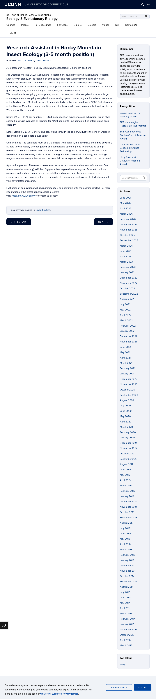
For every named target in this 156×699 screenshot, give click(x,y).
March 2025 (126, 245)
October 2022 (127, 288)
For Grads (62, 24)
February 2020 (128, 432)
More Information (119, 687)
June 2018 (125, 533)
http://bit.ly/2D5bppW (23, 195)
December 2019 (128, 442)
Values (105, 24)
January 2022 (127, 331)
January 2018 (127, 560)
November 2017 (128, 570)
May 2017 (125, 602)
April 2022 (125, 315)
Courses (10, 24)
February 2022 (128, 325)
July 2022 (125, 304)
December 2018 (128, 501)
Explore (78, 24)
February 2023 (128, 267)
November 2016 (128, 629)
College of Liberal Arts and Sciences (28, 15)
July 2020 (125, 405)
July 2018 (125, 528)
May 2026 (125, 203)
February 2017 (127, 618)
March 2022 (126, 320)
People (25, 24)
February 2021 (127, 368)
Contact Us (131, 24)
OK (140, 687)
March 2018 (126, 549)
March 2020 (126, 427)
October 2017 (127, 576)
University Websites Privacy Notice (59, 693)
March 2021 (126, 363)
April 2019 (125, 480)
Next (103, 221)
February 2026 (128, 219)
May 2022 (125, 309)
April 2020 (125, 421)
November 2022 (128, 283)
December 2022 (128, 277)
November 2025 (128, 229)
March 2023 (126, 261)
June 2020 (126, 411)
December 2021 (128, 336)
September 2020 (129, 395)
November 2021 (128, 341)
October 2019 (127, 453)
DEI (117, 24)
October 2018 (127, 512)
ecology (122, 665)
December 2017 (128, 565)
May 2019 (125, 474)
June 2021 (125, 347)
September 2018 (128, 517)
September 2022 (129, 293)
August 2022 (127, 299)
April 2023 (125, 256)
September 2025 (129, 240)
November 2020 (128, 384)
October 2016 (127, 634)
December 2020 (128, 379)
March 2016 (126, 645)
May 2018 (125, 538)
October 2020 (127, 389)
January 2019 (127, 496)
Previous (19, 221)
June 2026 (125, 197)
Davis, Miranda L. (45, 60)
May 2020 (125, 416)
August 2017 (126, 586)
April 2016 (125, 640)
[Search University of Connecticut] (142, 4)
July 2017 (125, 592)
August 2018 (126, 522)
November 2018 (128, 506)
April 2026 (125, 208)
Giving (12, 32)
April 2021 (125, 357)
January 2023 (127, 272)
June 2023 (125, 251)
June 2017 (125, 597)
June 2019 (125, 469)
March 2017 (126, 613)
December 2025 (128, 224)
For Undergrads (43, 24)
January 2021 (127, 373)
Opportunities (42, 210)
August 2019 (126, 464)
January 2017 (127, 624)
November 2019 (128, 448)
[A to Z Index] (148, 4)
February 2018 (127, 554)
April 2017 (125, 608)
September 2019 (128, 459)
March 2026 (126, 213)
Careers (92, 24)
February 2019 (127, 491)
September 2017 (128, 581)
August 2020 (127, 400)
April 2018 (125, 544)
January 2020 (127, 437)
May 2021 (125, 352)
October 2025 (127, 235)
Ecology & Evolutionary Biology (32, 19)
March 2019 (126, 485)
